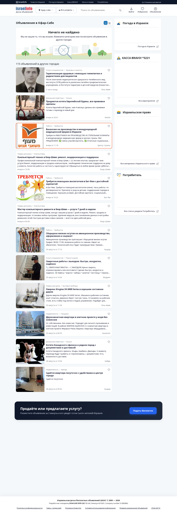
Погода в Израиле (56, 2)
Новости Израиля (38, 2)
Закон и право (88, 2)
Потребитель (102, 2)
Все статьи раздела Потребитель (139, 211)
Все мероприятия (147, 100)
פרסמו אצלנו (155, 508)
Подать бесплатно (143, 410)
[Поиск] (120, 10)
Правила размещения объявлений (133, 508)
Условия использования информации (100, 508)
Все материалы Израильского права (138, 163)
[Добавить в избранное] (109, 70)
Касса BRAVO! (72, 2)
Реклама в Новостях (73, 508)
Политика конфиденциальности (30, 508)
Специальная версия (152, 2)
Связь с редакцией (53, 508)
